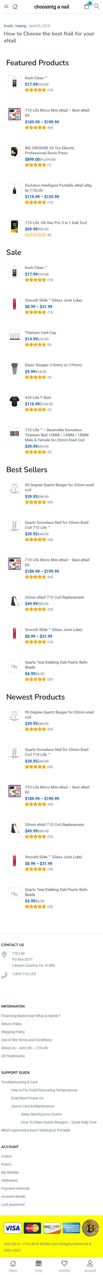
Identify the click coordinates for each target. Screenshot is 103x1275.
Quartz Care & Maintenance (32, 1106)
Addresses (9, 1180)
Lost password (12, 1204)
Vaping (20, 26)
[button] (86, 6)
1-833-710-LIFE (24, 974)
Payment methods (15, 1188)
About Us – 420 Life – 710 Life (24, 1048)
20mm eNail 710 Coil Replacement (54, 597)
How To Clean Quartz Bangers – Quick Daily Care (58, 1122)
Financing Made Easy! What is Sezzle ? (30, 1016)
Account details (13, 1196)
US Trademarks (13, 1056)
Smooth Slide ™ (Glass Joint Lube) (53, 300)
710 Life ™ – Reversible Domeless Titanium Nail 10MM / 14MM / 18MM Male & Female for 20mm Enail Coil (56, 435)
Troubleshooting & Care (19, 1082)
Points (6, 1164)
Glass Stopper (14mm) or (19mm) (53, 365)
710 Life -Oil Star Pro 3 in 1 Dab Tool (56, 223)
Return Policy (11, 1024)
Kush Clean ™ (36, 78)
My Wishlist (10, 1172)
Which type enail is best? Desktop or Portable (35, 1130)
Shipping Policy (13, 1032)
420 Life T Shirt (38, 397)
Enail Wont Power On (27, 1098)
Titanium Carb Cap (40, 332)
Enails (8, 26)
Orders (6, 1156)
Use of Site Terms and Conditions (26, 1040)
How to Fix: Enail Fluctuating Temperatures (44, 1090)
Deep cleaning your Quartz (41, 1114)
